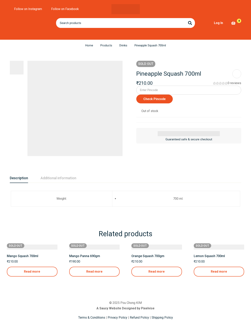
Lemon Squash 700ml (209, 256)
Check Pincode (154, 99)
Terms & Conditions (91, 317)
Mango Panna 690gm (84, 256)
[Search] (190, 23)
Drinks (123, 45)
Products (106, 45)
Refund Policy (139, 317)
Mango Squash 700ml (22, 256)
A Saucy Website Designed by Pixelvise (125, 308)
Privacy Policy (117, 317)
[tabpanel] (125, 201)
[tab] (19, 178)
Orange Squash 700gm (147, 256)
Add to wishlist (236, 73)
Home (89, 45)
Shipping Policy (162, 317)
